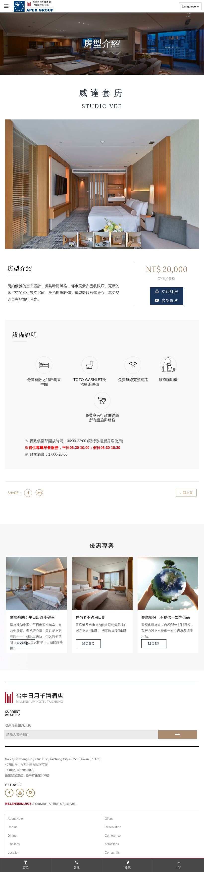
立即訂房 (169, 291)
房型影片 (169, 300)
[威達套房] (70, 239)
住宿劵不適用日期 (90, 617)
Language (189, 6)
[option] (36, 605)
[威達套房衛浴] (117, 239)
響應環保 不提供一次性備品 (165, 617)
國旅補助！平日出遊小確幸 (32, 617)
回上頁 (188, 492)
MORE (22, 644)
